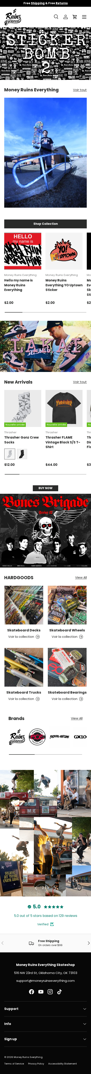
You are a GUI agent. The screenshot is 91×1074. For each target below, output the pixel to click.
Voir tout (80, 90)
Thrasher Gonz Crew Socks (21, 439)
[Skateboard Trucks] (23, 667)
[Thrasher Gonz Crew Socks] (22, 408)
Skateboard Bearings (67, 692)
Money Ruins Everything (28, 1057)
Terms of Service (14, 1063)
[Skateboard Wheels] (67, 605)
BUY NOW (45, 488)
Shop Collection (45, 224)
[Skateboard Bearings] (67, 667)
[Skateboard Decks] (23, 605)
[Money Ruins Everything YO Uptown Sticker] (64, 251)
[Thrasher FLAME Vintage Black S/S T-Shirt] (64, 408)
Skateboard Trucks (23, 692)
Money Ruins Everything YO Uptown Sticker (64, 285)
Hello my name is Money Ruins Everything (18, 285)
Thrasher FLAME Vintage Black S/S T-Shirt (63, 442)
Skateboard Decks (24, 630)
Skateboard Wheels (67, 630)
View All (81, 577)
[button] (75, 17)
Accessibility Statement (62, 1063)
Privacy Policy (36, 1063)
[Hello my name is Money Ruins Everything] (22, 251)
